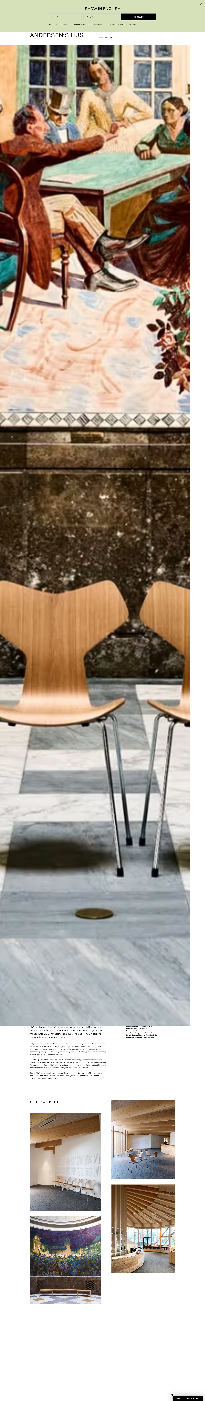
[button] (188, 1398)
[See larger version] (98, 1118)
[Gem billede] (187, 47)
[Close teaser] (172, 1395)
